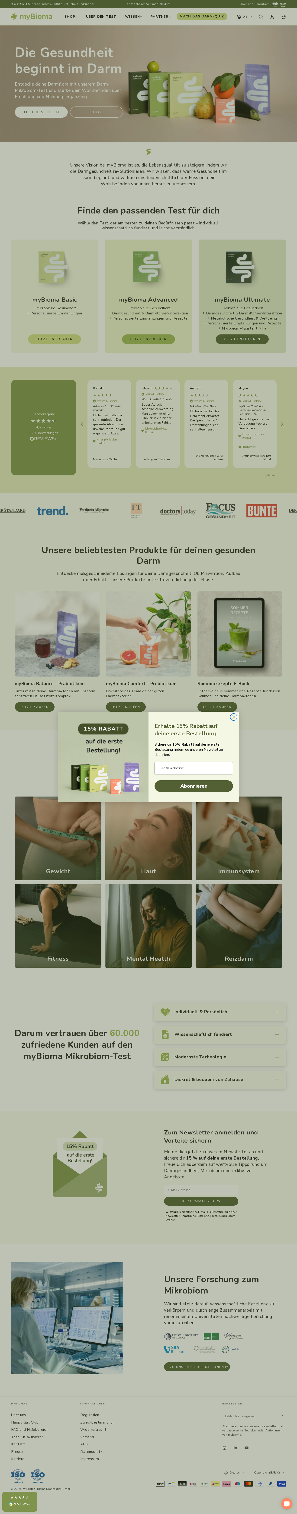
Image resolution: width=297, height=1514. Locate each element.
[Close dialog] (233, 717)
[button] (19, 1502)
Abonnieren (193, 786)
